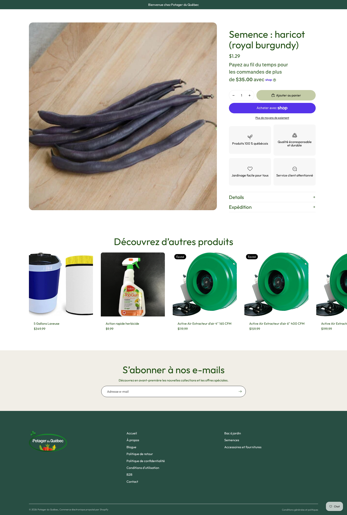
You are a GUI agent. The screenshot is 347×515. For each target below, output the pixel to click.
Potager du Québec (48, 509)
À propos (133, 440)
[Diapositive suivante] (314, 294)
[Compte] (304, 15)
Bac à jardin (232, 433)
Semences (231, 440)
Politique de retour (140, 454)
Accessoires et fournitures (242, 447)
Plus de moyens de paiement (272, 117)
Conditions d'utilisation (143, 468)
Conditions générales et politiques (300, 509)
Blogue (131, 447)
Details (236, 197)
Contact (132, 482)
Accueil (132, 433)
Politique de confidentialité (146, 461)
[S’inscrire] (240, 391)
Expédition (240, 207)
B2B (129, 474)
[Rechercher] (296, 15)
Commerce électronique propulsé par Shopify (83, 509)
